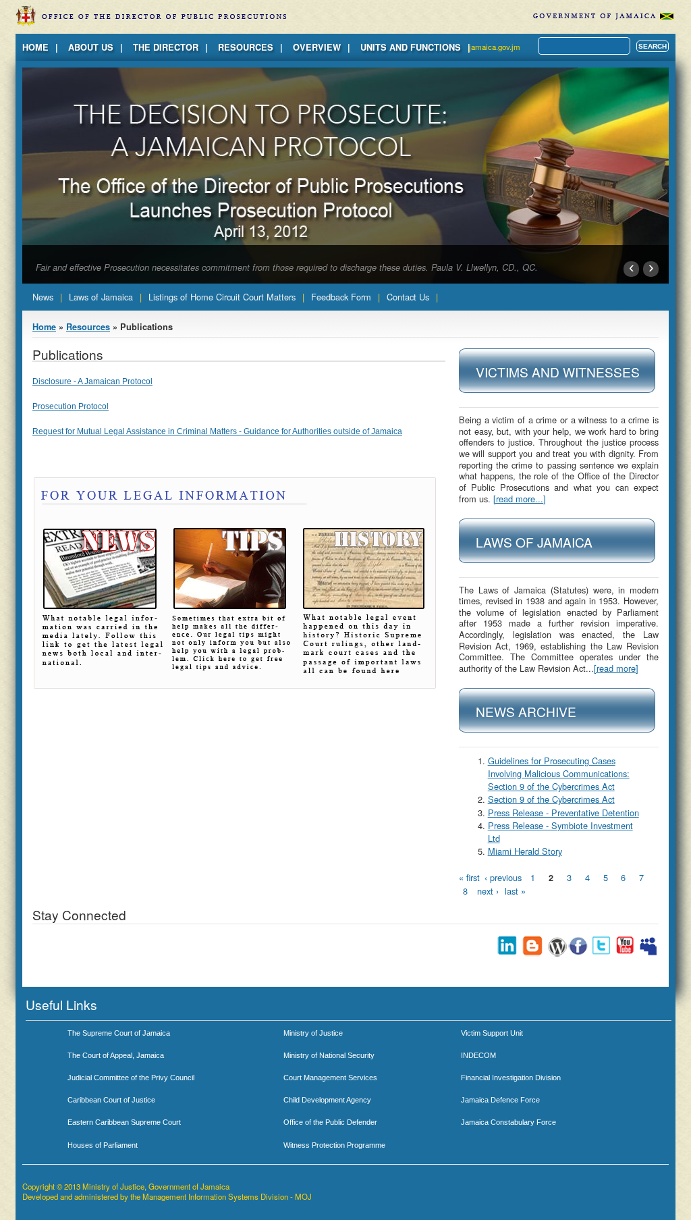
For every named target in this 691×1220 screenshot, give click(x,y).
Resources (245, 47)
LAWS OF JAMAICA (534, 542)
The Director (165, 47)
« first (469, 877)
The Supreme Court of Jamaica (118, 1033)
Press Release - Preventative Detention (563, 812)
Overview (317, 47)
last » (515, 890)
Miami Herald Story (525, 851)
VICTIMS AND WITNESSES (558, 372)
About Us (90, 47)
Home (35, 47)
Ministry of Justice (313, 1033)
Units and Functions (410, 47)
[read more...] (519, 498)
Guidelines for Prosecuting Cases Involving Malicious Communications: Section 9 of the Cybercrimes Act (559, 773)
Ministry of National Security (329, 1055)
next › (488, 890)
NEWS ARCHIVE (526, 711)
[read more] (616, 668)
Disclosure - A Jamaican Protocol (92, 381)
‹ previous (503, 877)
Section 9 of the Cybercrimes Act (551, 799)
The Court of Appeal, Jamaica (115, 1055)
